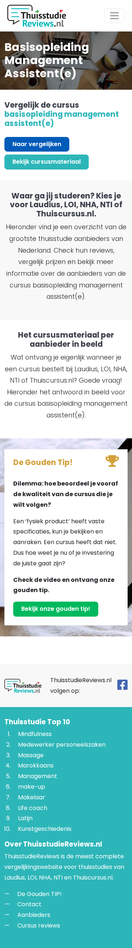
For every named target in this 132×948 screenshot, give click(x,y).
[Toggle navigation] (114, 15)
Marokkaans (36, 766)
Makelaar (31, 797)
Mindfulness (35, 734)
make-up (31, 786)
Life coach (32, 808)
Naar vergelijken (36, 144)
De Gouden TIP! (39, 894)
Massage (31, 755)
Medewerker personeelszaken (62, 744)
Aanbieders (33, 915)
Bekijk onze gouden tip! (55, 609)
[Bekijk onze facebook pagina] (122, 687)
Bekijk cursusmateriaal (46, 161)
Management (37, 776)
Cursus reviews (38, 925)
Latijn (25, 818)
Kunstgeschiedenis (45, 829)
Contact (29, 904)
